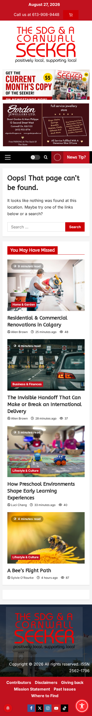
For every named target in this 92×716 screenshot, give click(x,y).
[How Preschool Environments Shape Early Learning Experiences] (46, 451)
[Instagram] (48, 708)
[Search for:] (36, 227)
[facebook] (31, 708)
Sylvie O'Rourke (22, 578)
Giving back (72, 682)
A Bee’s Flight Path (29, 570)
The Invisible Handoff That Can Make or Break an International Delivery (44, 404)
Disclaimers (46, 682)
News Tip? (76, 157)
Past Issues (65, 689)
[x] (39, 708)
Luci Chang (19, 505)
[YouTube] (56, 708)
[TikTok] (64, 708)
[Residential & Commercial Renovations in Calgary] (46, 285)
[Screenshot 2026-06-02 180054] (46, 124)
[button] (7, 157)
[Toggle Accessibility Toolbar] (82, 706)
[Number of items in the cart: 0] (71, 14)
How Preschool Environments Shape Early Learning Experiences (41, 491)
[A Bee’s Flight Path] (46, 538)
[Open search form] (46, 157)
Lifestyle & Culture (26, 470)
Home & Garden (24, 304)
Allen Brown (19, 332)
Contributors (18, 682)
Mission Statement (32, 689)
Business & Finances (27, 384)
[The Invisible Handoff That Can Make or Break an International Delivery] (46, 365)
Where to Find (44, 695)
